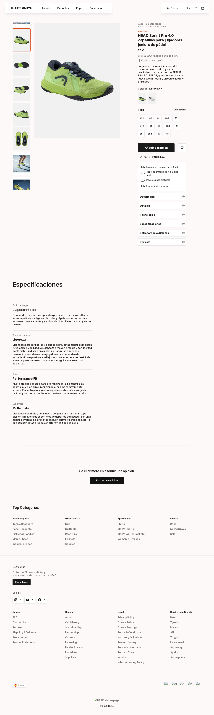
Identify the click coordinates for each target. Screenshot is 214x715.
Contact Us (19, 622)
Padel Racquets (22, 529)
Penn (173, 617)
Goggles (70, 544)
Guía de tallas (180, 110)
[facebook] (41, 600)
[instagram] (18, 600)
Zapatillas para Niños (149, 23)
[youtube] (29, 600)
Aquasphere (177, 657)
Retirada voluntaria (129, 647)
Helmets (70, 539)
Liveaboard (177, 642)
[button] (162, 196)
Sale (172, 534)
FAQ (15, 617)
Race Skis (71, 534)
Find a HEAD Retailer (154, 157)
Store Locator (21, 637)
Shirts (121, 524)
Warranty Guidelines (130, 637)
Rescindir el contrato (157, 186)
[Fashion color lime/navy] (142, 98)
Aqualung (176, 647)
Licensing (71, 642)
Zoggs (174, 637)
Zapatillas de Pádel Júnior (152, 26)
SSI (172, 632)
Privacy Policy (126, 617)
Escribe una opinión (107, 480)
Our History (72, 622)
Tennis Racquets (23, 524)
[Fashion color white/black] (152, 98)
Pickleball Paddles (23, 534)
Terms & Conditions (129, 632)
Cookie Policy (126, 622)
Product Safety (127, 642)
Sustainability (73, 627)
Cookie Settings (127, 627)
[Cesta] (202, 8)
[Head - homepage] (21, 8)
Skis (67, 524)
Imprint (122, 657)
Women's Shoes (22, 544)
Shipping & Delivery (24, 632)
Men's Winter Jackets (131, 534)
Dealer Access (74, 647)
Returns (17, 627)
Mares (174, 627)
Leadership (72, 632)
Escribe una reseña (152, 60)
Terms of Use (126, 652)
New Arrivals (178, 529)
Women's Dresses (129, 539)
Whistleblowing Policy (131, 662)
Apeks (174, 652)
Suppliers (70, 657)
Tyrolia (174, 622)
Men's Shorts (126, 529)
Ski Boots (70, 529)
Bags (173, 524)
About (69, 617)
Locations (71, 652)
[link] (188, 8)
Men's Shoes (20, 539)
